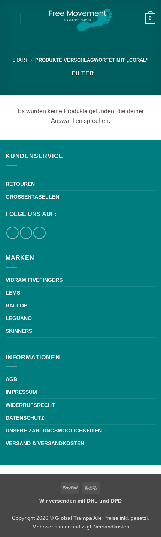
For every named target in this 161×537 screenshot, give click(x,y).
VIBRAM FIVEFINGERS (34, 280)
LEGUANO (19, 318)
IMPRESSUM (21, 392)
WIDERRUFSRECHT (30, 405)
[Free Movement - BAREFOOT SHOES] (80, 18)
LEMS (13, 293)
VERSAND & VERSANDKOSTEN (45, 443)
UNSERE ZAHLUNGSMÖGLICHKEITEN (54, 431)
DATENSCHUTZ (25, 418)
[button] (10, 18)
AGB (11, 379)
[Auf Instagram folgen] (26, 233)
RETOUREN (20, 184)
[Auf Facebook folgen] (12, 233)
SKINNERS (19, 331)
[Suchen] (28, 18)
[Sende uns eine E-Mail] (39, 233)
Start (20, 60)
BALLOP (16, 305)
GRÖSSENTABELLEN (32, 197)
